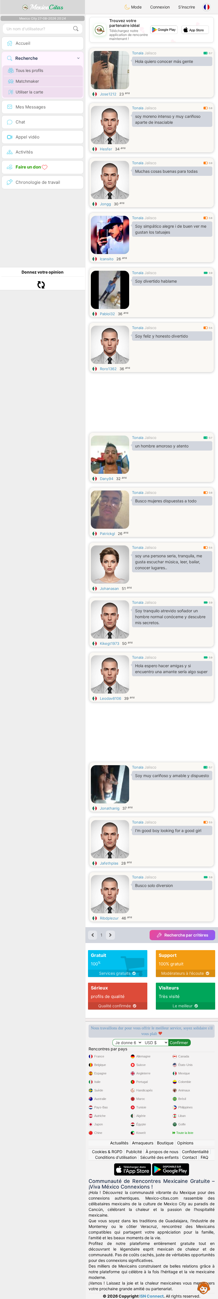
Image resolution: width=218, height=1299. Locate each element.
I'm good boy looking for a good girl (168, 830)
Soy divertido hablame (156, 281)
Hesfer (106, 149)
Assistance (203, 1288)
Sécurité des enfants (159, 1157)
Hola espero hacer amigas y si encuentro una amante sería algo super (171, 668)
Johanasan (109, 588)
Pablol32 (107, 314)
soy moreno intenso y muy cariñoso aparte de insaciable (167, 119)
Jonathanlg (110, 808)
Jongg (105, 204)
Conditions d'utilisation (116, 1157)
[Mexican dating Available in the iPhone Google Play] (170, 1166)
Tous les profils (29, 70)
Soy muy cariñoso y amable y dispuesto (172, 775)
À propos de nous (162, 1151)
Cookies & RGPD (107, 1151)
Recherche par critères (186, 935)
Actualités (119, 1142)
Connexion (160, 7)
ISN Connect (151, 1296)
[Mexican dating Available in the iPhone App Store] (133, 1166)
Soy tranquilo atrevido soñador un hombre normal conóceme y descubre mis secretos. (170, 616)
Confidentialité (195, 1151)
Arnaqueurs (142, 1142)
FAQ (204, 1157)
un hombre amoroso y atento (161, 445)
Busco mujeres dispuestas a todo (165, 500)
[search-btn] (75, 29)
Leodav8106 (110, 698)
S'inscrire (186, 7)
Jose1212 (108, 94)
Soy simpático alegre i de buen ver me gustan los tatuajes (170, 229)
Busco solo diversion (154, 885)
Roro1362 (108, 368)
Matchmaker (27, 81)
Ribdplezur (109, 918)
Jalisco (150, 53)
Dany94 (106, 478)
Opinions (185, 1142)
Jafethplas (109, 863)
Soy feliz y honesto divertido (161, 336)
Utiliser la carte (29, 91)
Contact (189, 1157)
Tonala (137, 53)
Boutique (165, 1142)
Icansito (107, 259)
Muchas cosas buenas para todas (166, 171)
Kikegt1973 (109, 643)
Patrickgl (107, 533)
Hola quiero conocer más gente (164, 61)
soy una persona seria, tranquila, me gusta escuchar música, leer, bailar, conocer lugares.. (168, 561)
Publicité (134, 1151)
